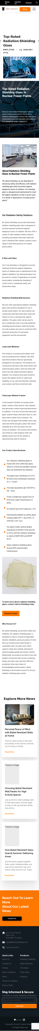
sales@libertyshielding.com (17, 942)
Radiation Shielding (27, 959)
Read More (9, 752)
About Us (7, 3)
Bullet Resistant (26, 964)
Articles (29, 3)
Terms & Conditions (10, 981)
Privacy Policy (7, 985)
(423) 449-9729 (12, 947)
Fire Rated (24, 968)
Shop (25, 9)
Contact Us (18, 3)
